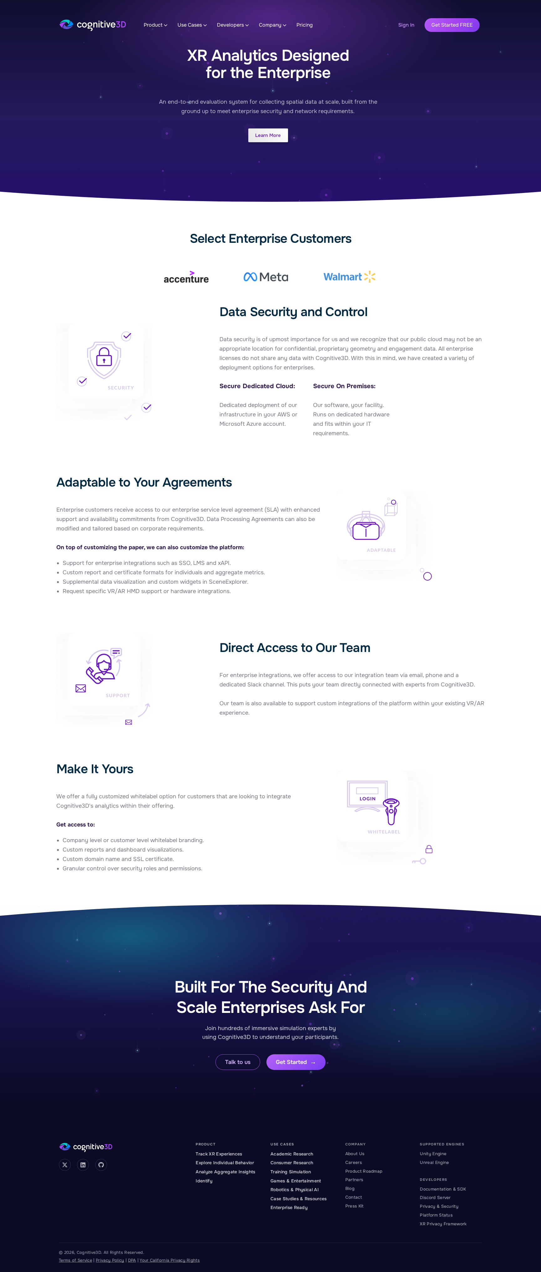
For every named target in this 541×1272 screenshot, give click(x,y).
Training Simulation (290, 1172)
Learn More (268, 135)
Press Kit (354, 1206)
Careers (353, 1162)
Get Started (291, 1062)
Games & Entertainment (295, 1181)
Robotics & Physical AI (294, 1189)
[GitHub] (101, 1165)
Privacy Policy (110, 1260)
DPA (132, 1260)
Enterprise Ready (288, 1207)
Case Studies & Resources (298, 1199)
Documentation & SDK (443, 1189)
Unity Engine (433, 1153)
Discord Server (435, 1197)
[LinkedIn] (83, 1165)
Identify (204, 1181)
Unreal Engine (434, 1162)
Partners (354, 1179)
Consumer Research (291, 1162)
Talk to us (237, 1062)
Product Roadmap (364, 1171)
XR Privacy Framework (443, 1224)
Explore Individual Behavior (225, 1162)
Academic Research (291, 1154)
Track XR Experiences (219, 1154)
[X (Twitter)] (65, 1165)
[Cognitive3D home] (92, 25)
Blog (349, 1188)
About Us (355, 1153)
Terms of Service (75, 1260)
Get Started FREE (452, 25)
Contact (353, 1197)
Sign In (406, 25)
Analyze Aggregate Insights (225, 1172)
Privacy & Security (439, 1206)
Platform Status (436, 1215)
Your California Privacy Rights (170, 1260)
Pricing (304, 25)
